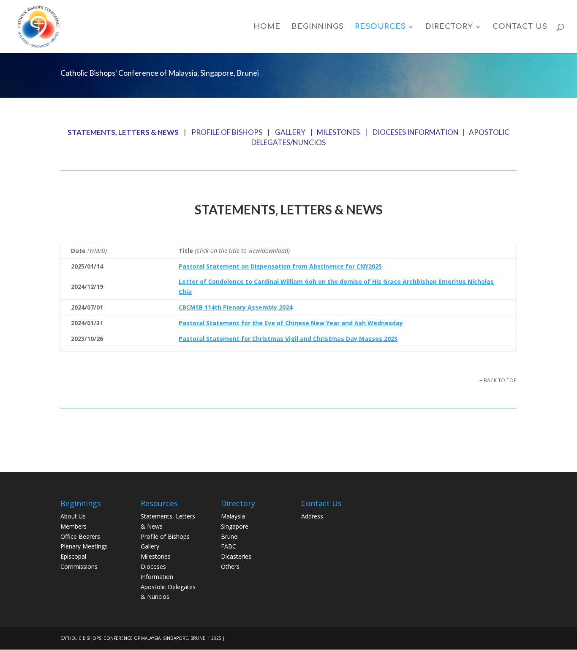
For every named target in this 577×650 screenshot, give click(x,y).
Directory (449, 27)
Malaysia (233, 516)
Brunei (230, 536)
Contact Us (520, 27)
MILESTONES (338, 132)
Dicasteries (236, 556)
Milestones (156, 556)
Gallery (150, 546)
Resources (380, 27)
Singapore (234, 526)
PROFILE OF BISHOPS (226, 132)
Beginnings (317, 27)
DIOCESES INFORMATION (416, 132)
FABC (228, 546)
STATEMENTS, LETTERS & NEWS (123, 132)
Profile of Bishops (165, 536)
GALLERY (290, 132)
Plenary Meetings (84, 546)
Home (266, 27)
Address (312, 516)
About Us (73, 516)
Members (73, 526)
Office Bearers (80, 536)
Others (230, 566)
